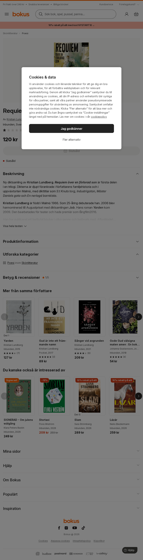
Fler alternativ (72, 139)
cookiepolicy (99, 116)
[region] (71, 108)
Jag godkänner (71, 128)
